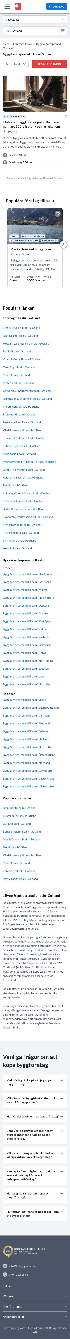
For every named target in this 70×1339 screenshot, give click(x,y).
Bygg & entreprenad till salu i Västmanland (29, 778)
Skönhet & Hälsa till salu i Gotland (23, 501)
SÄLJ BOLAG (56, 6)
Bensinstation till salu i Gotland (22, 422)
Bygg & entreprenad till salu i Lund (24, 676)
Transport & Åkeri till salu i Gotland (24, 438)
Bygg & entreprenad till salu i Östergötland (29, 754)
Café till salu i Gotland (16, 375)
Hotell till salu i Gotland (17, 548)
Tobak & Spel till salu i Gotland (21, 446)
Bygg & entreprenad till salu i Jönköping (27, 621)
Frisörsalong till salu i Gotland (21, 406)
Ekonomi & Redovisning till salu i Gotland (28, 516)
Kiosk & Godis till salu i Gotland (22, 359)
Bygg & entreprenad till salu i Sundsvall (26, 668)
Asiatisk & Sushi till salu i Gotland (23, 477)
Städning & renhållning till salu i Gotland (27, 493)
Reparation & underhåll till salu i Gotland (27, 398)
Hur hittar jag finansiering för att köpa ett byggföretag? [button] (33, 1213)
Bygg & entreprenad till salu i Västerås (26, 637)
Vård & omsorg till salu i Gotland (22, 430)
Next (63, 244)
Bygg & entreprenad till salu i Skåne (24, 699)
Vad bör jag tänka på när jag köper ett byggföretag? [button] (32, 1082)
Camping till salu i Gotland (19, 367)
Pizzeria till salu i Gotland (18, 382)
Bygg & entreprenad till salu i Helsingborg (28, 597)
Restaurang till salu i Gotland (20, 335)
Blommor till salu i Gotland (19, 414)
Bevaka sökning (49, 64)
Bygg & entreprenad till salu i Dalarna (25, 731)
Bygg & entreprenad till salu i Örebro (25, 613)
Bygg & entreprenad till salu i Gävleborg (27, 770)
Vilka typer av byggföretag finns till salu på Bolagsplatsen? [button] (31, 1100)
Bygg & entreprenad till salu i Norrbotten (28, 747)
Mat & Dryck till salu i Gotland (21, 327)
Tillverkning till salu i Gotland (21, 532)
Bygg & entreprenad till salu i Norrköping (28, 660)
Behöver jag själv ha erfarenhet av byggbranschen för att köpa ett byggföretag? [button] (30, 1134)
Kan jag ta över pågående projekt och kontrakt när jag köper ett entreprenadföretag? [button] (32, 1175)
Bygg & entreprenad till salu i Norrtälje (26, 684)
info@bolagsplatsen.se (22, 1266)
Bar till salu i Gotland (15, 485)
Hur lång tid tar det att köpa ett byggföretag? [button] (28, 1195)
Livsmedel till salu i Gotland (19, 540)
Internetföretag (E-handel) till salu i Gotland (29, 461)
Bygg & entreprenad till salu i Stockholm (27, 574)
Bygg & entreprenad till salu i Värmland (26, 715)
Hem (6, 43)
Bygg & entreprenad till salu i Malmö (25, 589)
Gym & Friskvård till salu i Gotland (24, 469)
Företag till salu (22, 43)
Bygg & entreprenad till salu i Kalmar (25, 629)
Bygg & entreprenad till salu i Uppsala (26, 605)
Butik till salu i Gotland (17, 351)
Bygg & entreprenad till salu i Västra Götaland (31, 707)
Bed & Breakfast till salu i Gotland (23, 509)
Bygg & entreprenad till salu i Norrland (26, 762)
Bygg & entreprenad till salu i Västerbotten (29, 786)
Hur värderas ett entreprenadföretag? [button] (33, 1116)
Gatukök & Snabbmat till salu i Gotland (27, 390)
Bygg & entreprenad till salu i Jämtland (26, 723)
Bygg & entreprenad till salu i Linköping (27, 644)
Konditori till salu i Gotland (19, 453)
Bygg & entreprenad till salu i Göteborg (27, 581)
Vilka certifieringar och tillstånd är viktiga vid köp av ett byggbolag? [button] (30, 1154)
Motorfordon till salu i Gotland (22, 524)
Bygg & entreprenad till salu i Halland (25, 739)
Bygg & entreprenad (48, 43)
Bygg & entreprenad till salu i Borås (24, 652)
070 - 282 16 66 (18, 1274)
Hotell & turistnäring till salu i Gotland (26, 343)
